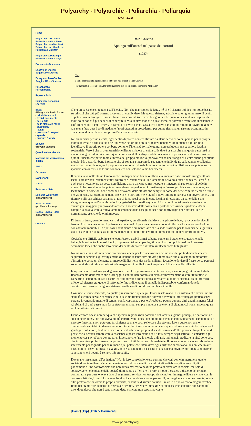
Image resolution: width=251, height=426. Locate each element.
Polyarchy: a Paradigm (48, 55)
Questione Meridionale (47, 152)
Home (38, 33)
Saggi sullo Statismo (46, 72)
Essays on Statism (45, 70)
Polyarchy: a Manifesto (48, 38)
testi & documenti (46, 118)
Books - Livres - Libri (47, 212)
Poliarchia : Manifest (46, 50)
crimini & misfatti (46, 115)
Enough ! (40, 143)
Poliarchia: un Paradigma (49, 58)
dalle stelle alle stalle (48, 124)
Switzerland (41, 178)
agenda (41, 135)
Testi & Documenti (103, 411)
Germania (40, 172)
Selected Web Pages (46, 195)
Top (85, 411)
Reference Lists (44, 189)
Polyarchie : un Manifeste (49, 47)
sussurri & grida (46, 138)
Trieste (39, 183)
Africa (38, 166)
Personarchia (43, 89)
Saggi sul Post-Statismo (48, 81)
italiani (40, 129)
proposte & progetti (47, 132)
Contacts (40, 223)
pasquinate (43, 126)
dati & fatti (42, 121)
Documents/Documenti (48, 64)
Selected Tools (43, 203)
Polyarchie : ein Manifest (49, 44)
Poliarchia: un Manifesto (48, 41)
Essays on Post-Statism (48, 78)
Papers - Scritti (43, 95)
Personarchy (42, 87)
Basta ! (39, 109)
